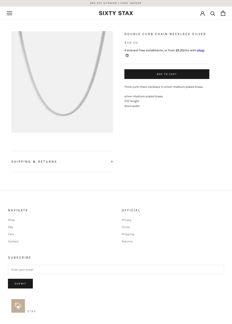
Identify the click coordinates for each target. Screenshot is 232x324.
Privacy (126, 220)
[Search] (212, 13)
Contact (13, 241)
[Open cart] (223, 13)
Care (11, 234)
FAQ (10, 227)
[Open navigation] (9, 13)
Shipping (128, 234)
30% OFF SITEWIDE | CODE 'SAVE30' (116, 3)
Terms (126, 227)
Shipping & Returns (34, 162)
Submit (20, 283)
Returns (127, 241)
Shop (11, 220)
